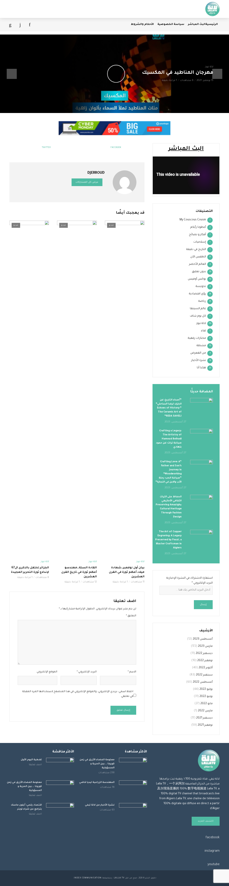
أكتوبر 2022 (206, 667)
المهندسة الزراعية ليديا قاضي (96, 782)
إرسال (203, 604)
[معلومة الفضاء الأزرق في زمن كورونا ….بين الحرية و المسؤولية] (133, 767)
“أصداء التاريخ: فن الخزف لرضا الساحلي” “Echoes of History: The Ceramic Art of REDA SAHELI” (169, 408)
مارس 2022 (205, 710)
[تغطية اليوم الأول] (60, 767)
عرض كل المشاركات (87, 182)
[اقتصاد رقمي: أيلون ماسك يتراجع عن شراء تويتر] (60, 812)
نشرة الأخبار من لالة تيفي (99, 805)
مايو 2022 (206, 703)
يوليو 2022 (206, 689)
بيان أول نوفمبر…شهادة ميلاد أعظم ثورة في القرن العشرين (126, 572)
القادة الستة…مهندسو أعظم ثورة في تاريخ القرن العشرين (79, 572)
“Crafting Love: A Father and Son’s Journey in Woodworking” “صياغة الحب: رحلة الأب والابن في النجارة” (168, 471)
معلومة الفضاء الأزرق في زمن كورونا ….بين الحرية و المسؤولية (97, 763)
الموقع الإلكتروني (47, 672)
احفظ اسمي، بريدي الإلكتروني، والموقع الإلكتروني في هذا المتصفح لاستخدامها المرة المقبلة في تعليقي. (77, 694)
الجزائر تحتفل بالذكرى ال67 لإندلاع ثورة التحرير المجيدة (30, 570)
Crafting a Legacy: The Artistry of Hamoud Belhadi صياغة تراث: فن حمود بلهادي (169, 439)
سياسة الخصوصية (170, 24)
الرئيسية (212, 24)
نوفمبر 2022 (205, 660)
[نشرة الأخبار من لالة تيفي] (133, 812)
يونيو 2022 (206, 696)
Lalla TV (119, 878)
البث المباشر (197, 24)
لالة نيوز (209, 66)
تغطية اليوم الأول (31, 759)
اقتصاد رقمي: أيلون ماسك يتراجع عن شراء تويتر (26, 807)
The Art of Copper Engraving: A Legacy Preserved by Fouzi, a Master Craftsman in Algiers (168, 539)
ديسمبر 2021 (204, 718)
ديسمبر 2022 (204, 653)
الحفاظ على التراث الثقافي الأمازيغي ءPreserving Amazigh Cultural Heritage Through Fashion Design (169, 506)
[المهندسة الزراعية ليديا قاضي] (133, 789)
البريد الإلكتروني (87, 672)
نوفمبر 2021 (205, 725)
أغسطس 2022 (203, 682)
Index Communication (88, 878)
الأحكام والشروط (142, 24)
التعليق (131, 616)
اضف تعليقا (35, 764)
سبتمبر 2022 (204, 675)
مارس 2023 (205, 646)
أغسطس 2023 (203, 639)
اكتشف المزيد (206, 821)
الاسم (132, 672)
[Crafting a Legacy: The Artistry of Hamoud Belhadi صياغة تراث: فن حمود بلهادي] (201, 436)
